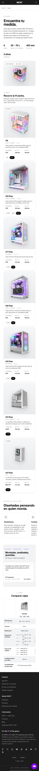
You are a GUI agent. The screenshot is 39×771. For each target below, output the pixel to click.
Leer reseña (27, 579)
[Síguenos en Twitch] (36, 749)
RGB (24, 616)
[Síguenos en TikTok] (21, 749)
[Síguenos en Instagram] (12, 749)
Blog (3, 722)
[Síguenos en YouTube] (17, 749)
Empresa (5, 700)
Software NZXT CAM (9, 725)
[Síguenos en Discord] (31, 749)
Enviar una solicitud (9, 687)
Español (22, 757)
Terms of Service (25, 767)
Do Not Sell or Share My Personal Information (20, 770)
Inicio (3, 8)
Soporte (4, 681)
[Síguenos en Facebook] (3, 749)
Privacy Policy (17, 767)
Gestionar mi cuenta (9, 684)
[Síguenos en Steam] (3, 752)
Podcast (5, 719)
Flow (21, 616)
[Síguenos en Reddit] (26, 749)
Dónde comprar (7, 690)
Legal (11, 767)
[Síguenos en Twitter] (7, 749)
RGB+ (27, 616)
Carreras (5, 703)
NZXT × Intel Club (8, 716)
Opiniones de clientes (9, 706)
